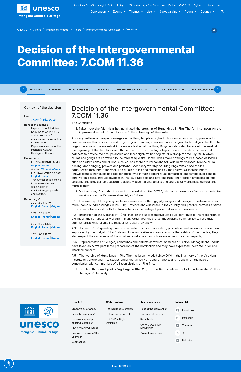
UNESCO (22, 29)
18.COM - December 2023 (207, 89)
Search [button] (221, 11)
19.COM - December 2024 (170, 89)
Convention (98, 11)
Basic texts (146, 319)
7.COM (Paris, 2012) (43, 119)
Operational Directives (153, 313)
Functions (55, 89)
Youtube (187, 325)
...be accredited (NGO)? (85, 327)
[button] (214, 32)
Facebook (188, 310)
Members (103, 89)
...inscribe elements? (83, 313)
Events (117, 11)
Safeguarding (168, 11)
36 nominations (50, 169)
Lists (150, 11)
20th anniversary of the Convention (147, 5)
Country (206, 11)
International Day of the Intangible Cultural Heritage (99, 5)
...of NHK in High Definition (115, 321)
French (45, 165)
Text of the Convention (153, 308)
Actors (189, 11)
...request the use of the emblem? (85, 335)
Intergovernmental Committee (103, 29)
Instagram (187, 317)
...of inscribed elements (119, 308)
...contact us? (79, 341)
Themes (134, 11)
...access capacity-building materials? (82, 321)
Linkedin (187, 340)
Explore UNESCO (177, 5)
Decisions (36, 89)
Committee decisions (152, 333)
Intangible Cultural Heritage (39, 16)
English (197, 5)
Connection (214, 5)
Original (56, 206)
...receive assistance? (84, 308)
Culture (37, 29)
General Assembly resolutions (150, 326)
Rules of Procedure (79, 89)
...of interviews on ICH (118, 313)
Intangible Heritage (57, 29)
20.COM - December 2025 (131, 89)
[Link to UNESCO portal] (41, 8)
